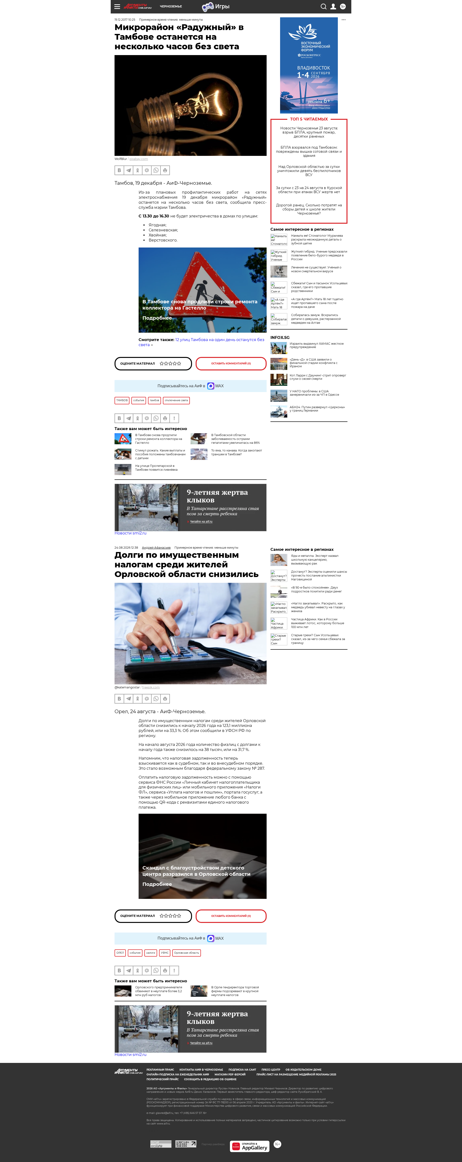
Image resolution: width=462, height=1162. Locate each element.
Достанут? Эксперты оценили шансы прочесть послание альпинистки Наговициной (319, 575)
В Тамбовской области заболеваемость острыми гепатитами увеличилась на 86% (235, 438)
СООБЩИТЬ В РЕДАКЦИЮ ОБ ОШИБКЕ (210, 1079)
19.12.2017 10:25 (125, 19)
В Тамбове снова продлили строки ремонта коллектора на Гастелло (199, 305)
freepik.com (151, 687)
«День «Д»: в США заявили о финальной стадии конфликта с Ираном (314, 363)
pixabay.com (138, 159)
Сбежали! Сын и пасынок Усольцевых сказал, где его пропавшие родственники (319, 287)
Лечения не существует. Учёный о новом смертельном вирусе (316, 269)
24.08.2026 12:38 (126, 547)
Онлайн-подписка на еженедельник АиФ (178, 1074)
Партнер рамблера (213, 1144)
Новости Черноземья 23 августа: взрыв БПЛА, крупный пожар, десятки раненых (309, 132)
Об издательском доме (303, 1069)
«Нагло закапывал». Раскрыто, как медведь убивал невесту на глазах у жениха (318, 607)
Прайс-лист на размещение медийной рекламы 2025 (296, 1074)
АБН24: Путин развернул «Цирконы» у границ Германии (317, 409)
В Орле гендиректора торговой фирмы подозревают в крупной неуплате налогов (235, 991)
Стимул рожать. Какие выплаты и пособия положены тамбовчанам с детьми (160, 454)
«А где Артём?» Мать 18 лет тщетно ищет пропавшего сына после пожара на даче (317, 303)
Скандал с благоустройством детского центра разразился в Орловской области (196, 871)
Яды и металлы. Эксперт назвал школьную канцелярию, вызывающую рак (315, 559)
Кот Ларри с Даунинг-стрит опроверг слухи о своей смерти (318, 377)
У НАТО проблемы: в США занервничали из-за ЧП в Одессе (314, 393)
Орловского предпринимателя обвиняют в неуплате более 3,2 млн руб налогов (158, 991)
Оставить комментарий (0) (231, 363)
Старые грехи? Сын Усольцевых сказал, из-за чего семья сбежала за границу (318, 639)
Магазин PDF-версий (230, 1074)
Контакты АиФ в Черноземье (201, 1069)
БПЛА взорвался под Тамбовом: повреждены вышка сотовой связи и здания (309, 152)
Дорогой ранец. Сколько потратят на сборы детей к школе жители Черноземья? (309, 209)
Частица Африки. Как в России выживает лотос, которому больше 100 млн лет (317, 623)
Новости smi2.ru (131, 533)
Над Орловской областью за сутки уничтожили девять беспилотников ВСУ (309, 171)
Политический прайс (163, 1079)
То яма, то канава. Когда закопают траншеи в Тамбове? (236, 452)
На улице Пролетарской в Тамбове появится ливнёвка (156, 467)
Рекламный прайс (160, 1069)
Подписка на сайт (242, 1069)
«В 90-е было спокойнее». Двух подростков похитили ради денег (316, 589)
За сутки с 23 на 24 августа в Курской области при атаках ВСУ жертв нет (309, 190)
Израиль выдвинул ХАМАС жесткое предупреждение (317, 345)
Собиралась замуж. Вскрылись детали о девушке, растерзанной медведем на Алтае (316, 318)
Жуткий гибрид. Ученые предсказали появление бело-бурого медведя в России (319, 255)
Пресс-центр (271, 1069)
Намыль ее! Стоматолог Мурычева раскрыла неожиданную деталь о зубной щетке (317, 239)
